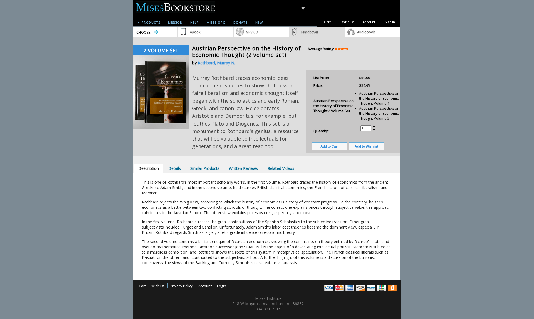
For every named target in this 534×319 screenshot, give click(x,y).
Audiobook (366, 32)
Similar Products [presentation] (204, 168)
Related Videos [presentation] (281, 168)
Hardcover (309, 32)
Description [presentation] (148, 168)
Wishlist (348, 22)
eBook (195, 32)
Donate (240, 22)
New (259, 22)
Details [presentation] (174, 168)
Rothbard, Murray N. (216, 62)
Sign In (390, 22)
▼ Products (148, 22)
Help (194, 22)
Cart (327, 22)
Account (369, 22)
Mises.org (216, 22)
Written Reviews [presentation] (243, 168)
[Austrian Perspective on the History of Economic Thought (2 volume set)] (161, 127)
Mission (175, 22)
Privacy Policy (181, 285)
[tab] (148, 168)
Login (221, 285)
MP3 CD (252, 32)
